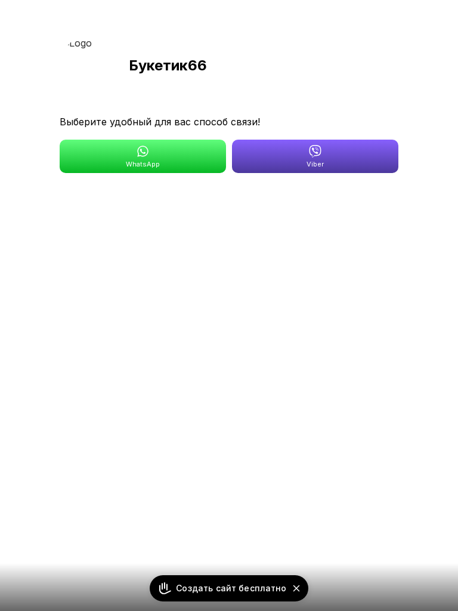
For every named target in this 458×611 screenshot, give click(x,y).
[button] (296, 588)
